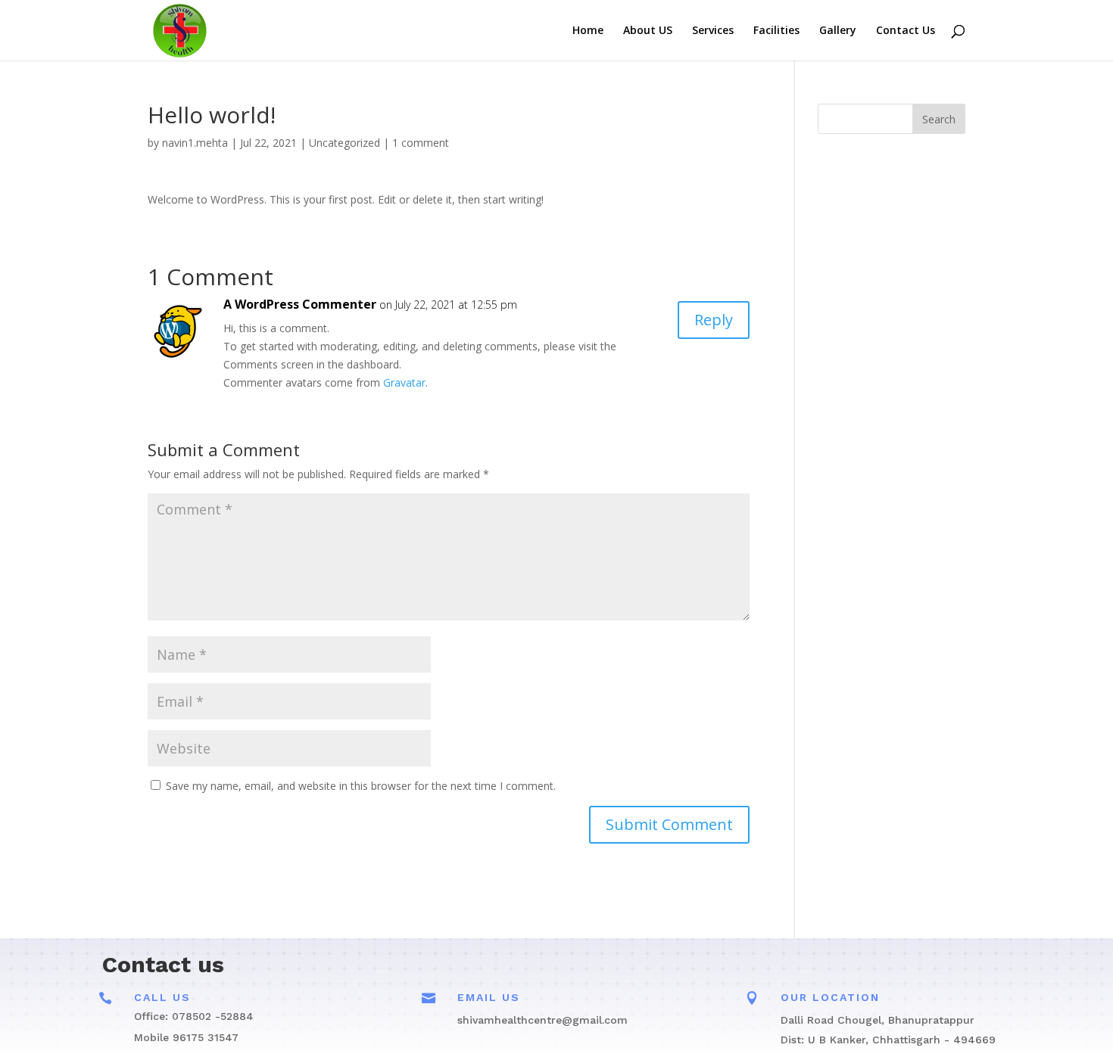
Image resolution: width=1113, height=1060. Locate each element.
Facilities (776, 31)
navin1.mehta (195, 142)
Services (713, 31)
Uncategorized (344, 142)
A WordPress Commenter (299, 304)
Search (939, 119)
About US (647, 31)
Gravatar (404, 382)
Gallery (837, 31)
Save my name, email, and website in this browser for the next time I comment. (361, 786)
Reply (713, 319)
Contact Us (905, 31)
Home (587, 31)
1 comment (420, 142)
